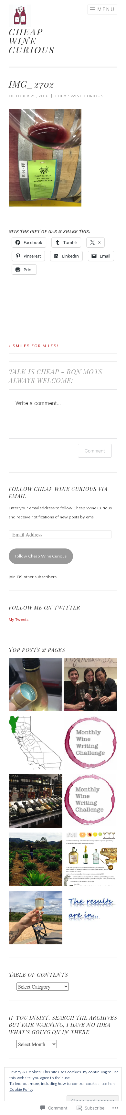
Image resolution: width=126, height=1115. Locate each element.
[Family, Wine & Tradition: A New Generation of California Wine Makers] (90, 744)
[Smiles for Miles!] (35, 802)
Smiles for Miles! (33, 346)
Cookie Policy (21, 1090)
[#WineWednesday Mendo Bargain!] (35, 744)
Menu (106, 9)
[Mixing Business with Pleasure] (90, 686)
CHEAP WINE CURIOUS (32, 41)
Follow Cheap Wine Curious (41, 556)
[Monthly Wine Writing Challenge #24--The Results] (90, 913)
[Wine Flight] (35, 686)
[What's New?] (35, 861)
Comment (95, 450)
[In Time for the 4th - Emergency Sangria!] (90, 861)
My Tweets (18, 619)
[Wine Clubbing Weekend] (35, 919)
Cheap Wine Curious (79, 96)
